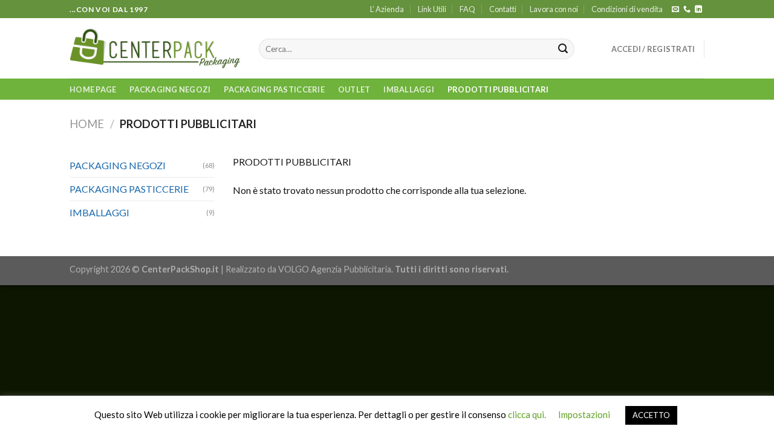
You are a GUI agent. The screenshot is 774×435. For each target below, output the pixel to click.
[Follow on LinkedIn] (698, 9)
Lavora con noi (554, 9)
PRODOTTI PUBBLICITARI (497, 89)
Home (87, 123)
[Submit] (563, 49)
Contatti (502, 9)
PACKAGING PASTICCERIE (274, 89)
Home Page (93, 89)
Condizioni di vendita (627, 9)
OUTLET (354, 89)
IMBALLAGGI (408, 89)
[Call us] (687, 9)
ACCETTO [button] (651, 415)
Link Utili (432, 9)
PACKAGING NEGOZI (169, 89)
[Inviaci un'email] (675, 9)
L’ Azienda (387, 9)
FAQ (467, 9)
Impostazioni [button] (584, 414)
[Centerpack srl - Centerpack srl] (155, 48)
